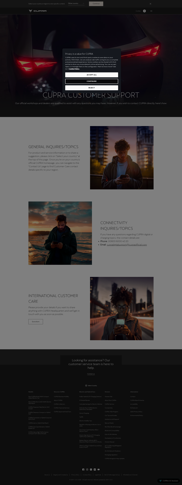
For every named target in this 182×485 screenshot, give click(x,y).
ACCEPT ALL (92, 75)
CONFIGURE (91, 81)
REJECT (92, 88)
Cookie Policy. (74, 69)
